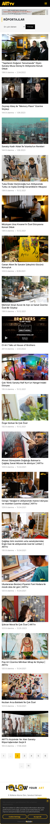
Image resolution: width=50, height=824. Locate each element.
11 (28, 766)
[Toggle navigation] (45, 3)
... (10, 756)
